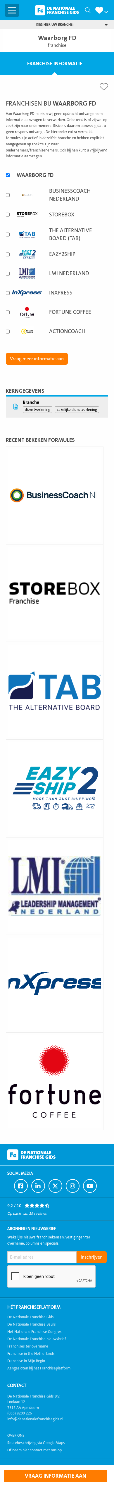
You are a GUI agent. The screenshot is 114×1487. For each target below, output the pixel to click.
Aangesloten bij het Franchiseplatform (38, 1368)
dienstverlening (37, 410)
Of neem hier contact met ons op (34, 1450)
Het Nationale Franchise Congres (34, 1332)
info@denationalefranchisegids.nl (35, 1419)
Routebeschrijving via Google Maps (36, 1443)
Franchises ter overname (27, 1346)
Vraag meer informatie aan (37, 358)
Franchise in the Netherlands (31, 1354)
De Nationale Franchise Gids (57, 10)
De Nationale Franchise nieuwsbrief (36, 1339)
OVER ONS (16, 1435)
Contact (16, 1385)
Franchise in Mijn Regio (26, 1361)
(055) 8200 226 (19, 1413)
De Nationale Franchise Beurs (31, 1324)
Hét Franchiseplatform (34, 1307)
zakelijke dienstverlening (77, 410)
